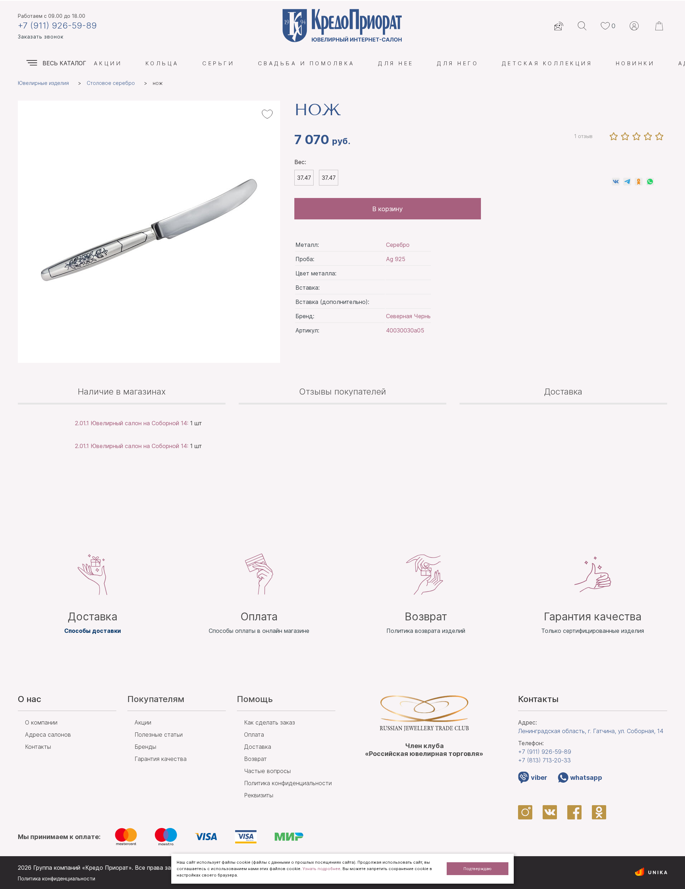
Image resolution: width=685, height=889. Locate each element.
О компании (41, 722)
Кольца (162, 63)
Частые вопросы (267, 770)
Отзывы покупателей (342, 391)
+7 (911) (544, 751)
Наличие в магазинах (122, 391)
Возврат (255, 758)
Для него (457, 63)
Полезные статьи (159, 734)
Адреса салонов (48, 734)
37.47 (304, 177)
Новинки (635, 63)
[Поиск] (582, 25)
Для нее (396, 63)
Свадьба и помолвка (306, 63)
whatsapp (586, 777)
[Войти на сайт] (634, 25)
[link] (616, 182)
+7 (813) (544, 760)
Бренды (145, 746)
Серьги (218, 63)
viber (539, 777)
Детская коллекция (547, 63)
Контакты (38, 746)
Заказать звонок (41, 37)
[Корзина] (660, 25)
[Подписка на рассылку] (558, 25)
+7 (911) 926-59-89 (57, 25)
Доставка (563, 391)
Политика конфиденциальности (288, 783)
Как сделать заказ (269, 722)
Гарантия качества (161, 758)
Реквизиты (258, 795)
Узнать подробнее (321, 868)
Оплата (254, 734)
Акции (108, 63)
